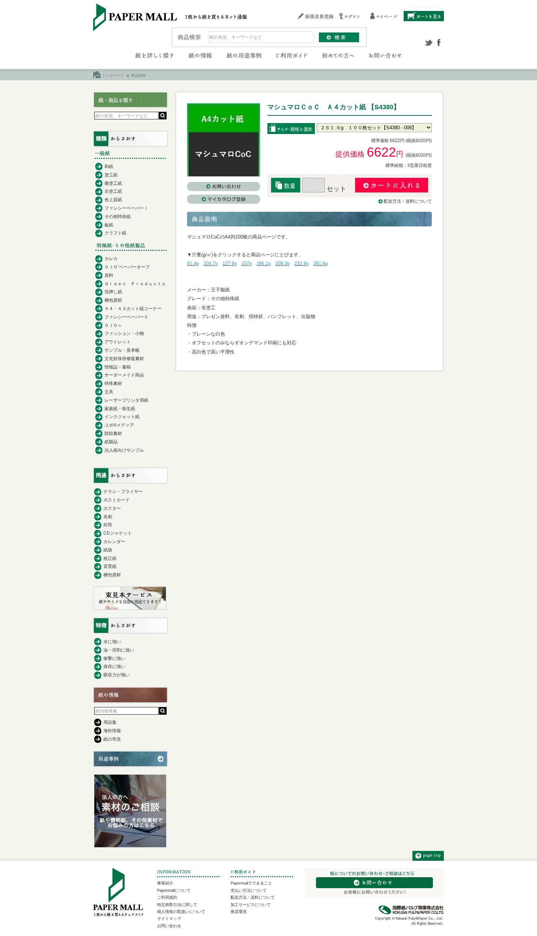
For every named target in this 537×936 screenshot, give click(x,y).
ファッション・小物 (124, 333)
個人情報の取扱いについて (181, 911)
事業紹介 (165, 883)
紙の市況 (112, 739)
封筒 (107, 524)
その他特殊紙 (117, 216)
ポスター (112, 508)
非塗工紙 (113, 191)
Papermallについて (174, 890)
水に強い (112, 641)
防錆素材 (113, 433)
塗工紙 (111, 174)
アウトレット (117, 341)
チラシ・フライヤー (123, 491)
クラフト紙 (115, 233)
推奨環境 (239, 911)
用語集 (110, 722)
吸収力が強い (116, 674)
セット (335, 188)
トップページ (113, 75)
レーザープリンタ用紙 (126, 400)
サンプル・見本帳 (122, 350)
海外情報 (112, 730)
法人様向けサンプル (124, 450)
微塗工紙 (113, 183)
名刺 (107, 516)
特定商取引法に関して (177, 904)
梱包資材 (113, 300)
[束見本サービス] (129, 608)
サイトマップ (169, 918)
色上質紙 (113, 199)
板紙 (108, 225)
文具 (108, 391)
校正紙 (110, 558)
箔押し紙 (113, 291)
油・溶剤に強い (118, 650)
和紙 (108, 166)
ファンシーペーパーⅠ (126, 208)
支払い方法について (249, 890)
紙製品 (111, 441)
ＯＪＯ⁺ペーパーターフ (127, 267)
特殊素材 (113, 383)
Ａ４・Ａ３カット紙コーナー (132, 308)
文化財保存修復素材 (124, 358)
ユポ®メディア (119, 425)
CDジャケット (117, 533)
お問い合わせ (169, 926)
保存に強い (114, 666)
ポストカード (116, 500)
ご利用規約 (167, 897)
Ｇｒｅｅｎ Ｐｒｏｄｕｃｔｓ (135, 283)
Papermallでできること (251, 883)
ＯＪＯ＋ (113, 325)
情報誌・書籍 (117, 367)
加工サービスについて (251, 904)
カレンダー (114, 541)
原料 (108, 275)
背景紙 (110, 566)
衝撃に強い (114, 658)
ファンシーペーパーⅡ (126, 317)
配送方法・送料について (408, 201)
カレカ (111, 258)
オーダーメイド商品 (124, 375)
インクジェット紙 (122, 416)
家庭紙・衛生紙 (119, 408)
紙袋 (107, 550)
